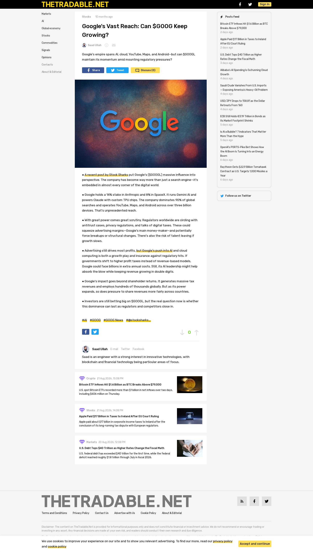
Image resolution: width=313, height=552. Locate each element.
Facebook (138, 349)
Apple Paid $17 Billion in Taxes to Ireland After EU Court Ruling (119, 416)
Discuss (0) (148, 70)
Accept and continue (255, 543)
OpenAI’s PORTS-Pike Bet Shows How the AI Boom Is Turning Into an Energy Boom (242, 151)
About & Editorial (51, 71)
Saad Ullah (94, 45)
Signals (46, 50)
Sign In (265, 4)
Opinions (46, 57)
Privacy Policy (81, 513)
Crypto (90, 378)
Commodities (49, 42)
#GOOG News (113, 320)
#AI (84, 320)
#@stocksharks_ (138, 320)
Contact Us (101, 513)
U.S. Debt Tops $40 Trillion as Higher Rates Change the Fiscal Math (121, 448)
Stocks (46, 35)
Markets (46, 13)
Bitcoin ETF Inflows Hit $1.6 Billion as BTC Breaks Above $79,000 (120, 384)
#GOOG (95, 320)
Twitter (125, 349)
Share (96, 70)
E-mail (114, 349)
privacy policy (222, 541)
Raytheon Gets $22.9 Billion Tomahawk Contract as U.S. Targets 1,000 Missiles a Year (243, 171)
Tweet (120, 70)
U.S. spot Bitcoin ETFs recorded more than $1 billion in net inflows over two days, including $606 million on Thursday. (126, 392)
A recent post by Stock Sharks (106, 175)
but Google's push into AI (154, 250)
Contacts (47, 64)
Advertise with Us (124, 513)
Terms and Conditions (54, 513)
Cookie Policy (148, 513)
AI (43, 21)
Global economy (51, 28)
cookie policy (57, 546)
